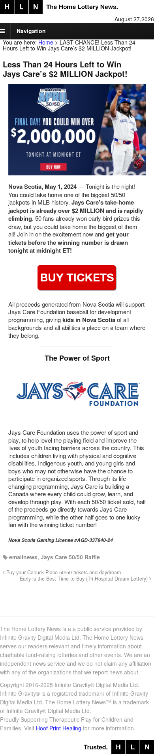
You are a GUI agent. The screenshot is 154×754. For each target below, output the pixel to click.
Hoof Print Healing (58, 728)
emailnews (23, 557)
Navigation (31, 31)
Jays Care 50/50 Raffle (70, 557)
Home (45, 42)
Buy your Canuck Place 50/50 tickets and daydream (63, 572)
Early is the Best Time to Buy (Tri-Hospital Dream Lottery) (84, 578)
